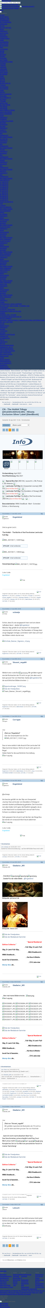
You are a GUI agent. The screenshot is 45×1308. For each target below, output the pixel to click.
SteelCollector (28, 599)
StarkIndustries (28, 1093)
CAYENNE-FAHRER (7, 773)
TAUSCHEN (3, 331)
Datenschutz (25, 1287)
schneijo (17, 595)
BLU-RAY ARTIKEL (5, 28)
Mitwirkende (25, 1283)
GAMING (2, 313)
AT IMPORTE (4, 182)
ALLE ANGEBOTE (5, 98)
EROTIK (2, 80)
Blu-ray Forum (6, 402)
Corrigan (30, 595)
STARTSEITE (4, 17)
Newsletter (3, 1274)
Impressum (24, 1282)
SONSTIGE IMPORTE (6, 202)
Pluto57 (4, 1099)
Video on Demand (21, 1292)
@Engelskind (24, 625)
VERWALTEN (4, 336)
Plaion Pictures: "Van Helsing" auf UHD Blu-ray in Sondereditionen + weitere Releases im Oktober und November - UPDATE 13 (21, 384)
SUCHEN (2, 333)
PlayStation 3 (39, 1285)
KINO (1, 47)
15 (42, 780)
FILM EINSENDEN (5, 211)
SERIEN (2, 78)
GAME (2, 40)
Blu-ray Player (35, 1291)
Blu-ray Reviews (13, 1291)
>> (13, 430)
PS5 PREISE (3, 106)
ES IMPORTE (4, 189)
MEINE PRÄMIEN (5, 369)
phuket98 (25, 1091)
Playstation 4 (4, 1292)
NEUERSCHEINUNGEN (7, 345)
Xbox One (35, 1292)
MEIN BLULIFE (4, 356)
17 (42, 982)
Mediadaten (24, 1280)
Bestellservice (4, 1278)
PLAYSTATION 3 (5, 255)
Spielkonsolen (39, 1280)
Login (1, 10)
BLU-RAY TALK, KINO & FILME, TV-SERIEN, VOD (14, 306)
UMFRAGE (3, 67)
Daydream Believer (24, 597)
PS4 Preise (3, 1282)
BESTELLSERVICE (5, 207)
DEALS (3, 96)
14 (42, 716)
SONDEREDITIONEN (6, 62)
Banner (15, 1282)
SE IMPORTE (4, 196)
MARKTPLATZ (4, 326)
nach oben (3, 1271)
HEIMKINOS (3, 365)
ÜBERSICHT (4, 31)
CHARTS (3, 130)
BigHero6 (4, 595)
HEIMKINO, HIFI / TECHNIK (8, 315)
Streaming (9, 1294)
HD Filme (38, 1287)
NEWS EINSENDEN (5, 94)
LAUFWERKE (4, 49)
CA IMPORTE (4, 185)
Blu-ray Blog (17, 1278)
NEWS (2, 29)
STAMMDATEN (5, 338)
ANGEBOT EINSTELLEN (7, 334)
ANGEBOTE (3, 71)
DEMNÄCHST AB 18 (6, 347)
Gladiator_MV (13, 599)
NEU (1, 133)
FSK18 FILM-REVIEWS (6, 349)
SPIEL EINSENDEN (5, 239)
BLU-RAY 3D (4, 139)
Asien (30, 404)
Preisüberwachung (6, 1276)
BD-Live (42, 1291)
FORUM (2, 299)
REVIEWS (3, 123)
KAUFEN (2, 329)
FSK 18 (2, 340)
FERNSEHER (4, 37)
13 (42, 659)
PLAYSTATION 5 (5, 227)
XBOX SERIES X (5, 270)
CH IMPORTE (4, 187)
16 (42, 862)
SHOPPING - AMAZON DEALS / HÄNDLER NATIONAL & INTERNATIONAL (22, 320)
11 (42, 513)
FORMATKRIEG (4, 38)
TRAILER (3, 65)
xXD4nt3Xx (5, 1089)
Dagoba (39, 597)
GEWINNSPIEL (4, 42)
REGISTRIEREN (5, 360)
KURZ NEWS (4, 72)
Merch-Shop (16, 1280)
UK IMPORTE (4, 198)
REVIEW (2, 81)
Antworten (6, 425)
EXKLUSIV (3, 35)
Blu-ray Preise (4, 1280)
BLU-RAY (2, 126)
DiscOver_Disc (25, 1095)
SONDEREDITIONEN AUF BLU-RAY (10, 311)
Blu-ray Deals (4, 1305)
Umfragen (16, 1276)
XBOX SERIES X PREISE (7, 110)
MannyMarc (5, 1097)
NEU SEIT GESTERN (6, 322)
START (2, 15)
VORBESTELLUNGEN (6, 121)
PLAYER (2, 56)
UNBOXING (3, 69)
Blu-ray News (4, 1303)
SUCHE (2, 324)
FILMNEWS (3, 119)
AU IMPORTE (4, 184)
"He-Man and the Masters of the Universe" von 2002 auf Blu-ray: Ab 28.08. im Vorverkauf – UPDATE (22, 377)
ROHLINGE (3, 58)
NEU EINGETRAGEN (6, 137)
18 (42, 1106)
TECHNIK (3, 63)
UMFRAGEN (3, 24)
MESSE (2, 51)
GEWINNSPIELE (4, 20)
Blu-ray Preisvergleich (39, 1282)
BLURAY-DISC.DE (5, 83)
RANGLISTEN (4, 367)
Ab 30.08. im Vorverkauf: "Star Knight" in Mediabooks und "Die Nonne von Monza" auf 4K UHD (22, 393)
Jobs (14, 1285)
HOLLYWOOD (4, 44)
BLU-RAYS (3, 99)
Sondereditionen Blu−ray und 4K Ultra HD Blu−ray (27, 402)
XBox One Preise (5, 1285)
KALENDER (3, 132)
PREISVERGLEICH (5, 361)
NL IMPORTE (4, 194)
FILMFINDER (4, 124)
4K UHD (29, 1292)
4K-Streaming (39, 1274)
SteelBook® (7, 404)
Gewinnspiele (17, 1274)
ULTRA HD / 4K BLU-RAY (7, 309)
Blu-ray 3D (12, 1292)
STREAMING (4, 308)
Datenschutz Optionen (28, 1289)
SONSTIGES (4, 103)
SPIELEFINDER (4, 220)
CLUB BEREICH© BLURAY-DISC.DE (10, 317)
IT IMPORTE (4, 193)
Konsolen (3, 1294)
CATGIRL (4, 601)
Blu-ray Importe (26, 1294)
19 (42, 1204)
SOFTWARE (4, 60)
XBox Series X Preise (6, 1287)
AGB (22, 1285)
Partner (15, 1283)
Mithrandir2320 (31, 1089)
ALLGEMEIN (3, 74)
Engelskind (17, 517)
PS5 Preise (3, 1283)
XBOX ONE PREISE (6, 112)
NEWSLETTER (4, 19)
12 (42, 609)
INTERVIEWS (4, 45)
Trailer (40, 1292)
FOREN (2, 302)
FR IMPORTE (4, 191)
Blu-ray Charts (39, 1277)
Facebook (24, 1276)
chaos (33, 771)
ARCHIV (2, 92)
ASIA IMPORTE (4, 180)
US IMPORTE (4, 200)
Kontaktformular (26, 1274)
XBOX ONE (3, 284)
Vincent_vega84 (6, 597)
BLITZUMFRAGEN (5, 22)
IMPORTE (3, 171)
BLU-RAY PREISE (5, 105)
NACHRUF (3, 54)
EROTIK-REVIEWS (5, 352)
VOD (1, 203)
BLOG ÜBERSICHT (6, 363)
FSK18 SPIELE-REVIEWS (7, 351)
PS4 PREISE (3, 108)
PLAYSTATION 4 (5, 241)
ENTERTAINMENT (6, 318)
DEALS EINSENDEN (6, 114)
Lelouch (16, 1208)
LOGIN (2, 358)
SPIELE (2, 212)
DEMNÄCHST (4, 135)
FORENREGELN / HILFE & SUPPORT (11, 304)
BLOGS (2, 26)
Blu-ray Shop (17, 1294)
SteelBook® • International (19, 404)
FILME (2, 76)
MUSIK (2, 53)
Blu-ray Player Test (25, 1291)
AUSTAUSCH (4, 33)
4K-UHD (2, 150)
